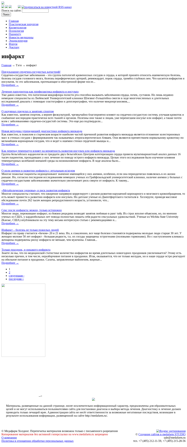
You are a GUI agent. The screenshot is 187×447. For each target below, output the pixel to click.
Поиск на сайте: (11, 10)
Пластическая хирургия (23, 24)
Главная (14, 21)
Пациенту (15, 34)
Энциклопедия (18, 40)
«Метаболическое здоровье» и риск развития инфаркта (35, 190)
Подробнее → (10, 85)
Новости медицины (21, 37)
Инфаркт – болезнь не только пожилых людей (30, 229)
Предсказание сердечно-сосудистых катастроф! (30, 71)
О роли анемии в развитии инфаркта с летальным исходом (38, 170)
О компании (9, 437)
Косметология (17, 27)
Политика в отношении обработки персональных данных (37, 440)
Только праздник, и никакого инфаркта (25, 249)
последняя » (16, 278)
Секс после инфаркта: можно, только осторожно (31, 210)
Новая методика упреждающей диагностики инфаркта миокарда (41, 131)
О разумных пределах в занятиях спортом (27, 111)
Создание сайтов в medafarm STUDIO (162, 434)
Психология (16, 30)
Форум (13, 44)
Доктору (14, 47)
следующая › (16, 275)
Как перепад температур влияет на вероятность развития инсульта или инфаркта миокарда (58, 150)
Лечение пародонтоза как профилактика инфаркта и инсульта (40, 91)
